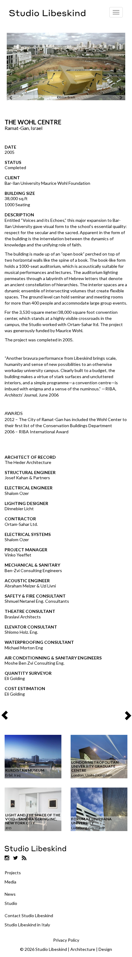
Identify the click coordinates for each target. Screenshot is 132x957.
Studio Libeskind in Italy (27, 924)
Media (10, 881)
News (10, 894)
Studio (11, 903)
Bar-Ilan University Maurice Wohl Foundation (47, 183)
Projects (13, 872)
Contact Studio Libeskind (29, 915)
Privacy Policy (66, 940)
